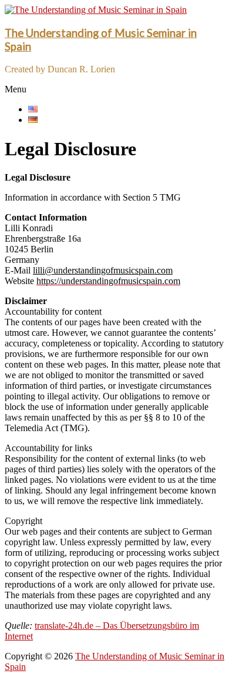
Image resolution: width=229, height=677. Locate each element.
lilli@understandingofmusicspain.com (103, 270)
